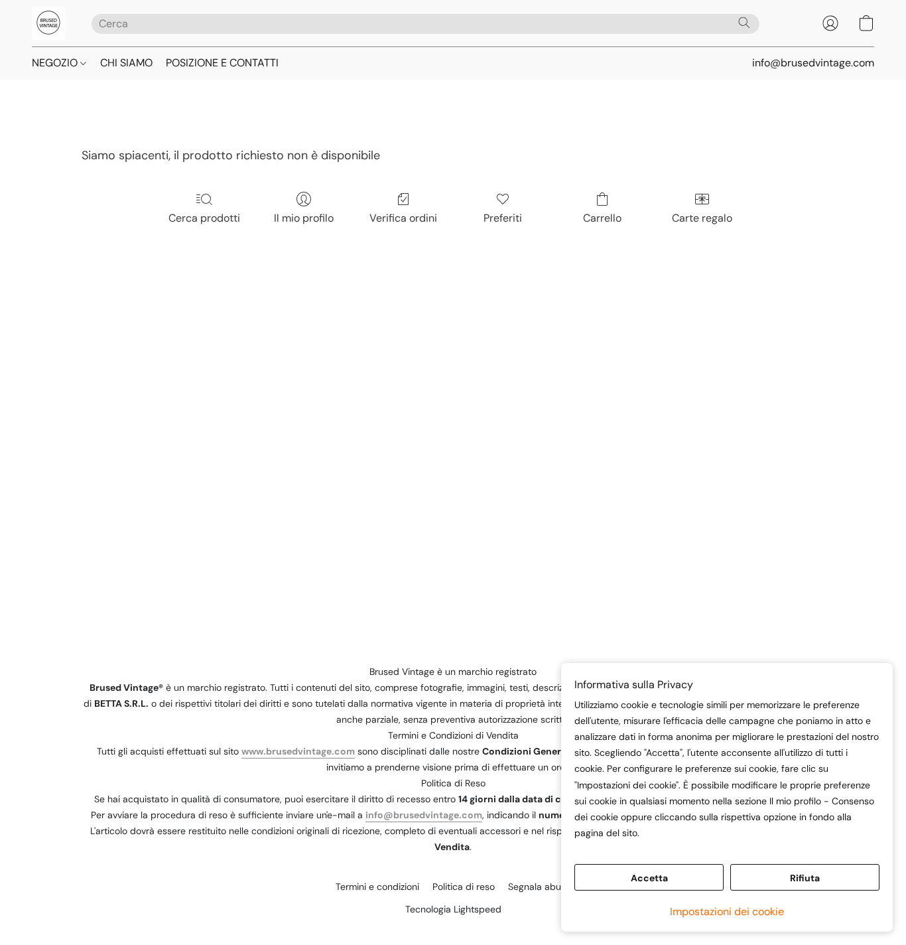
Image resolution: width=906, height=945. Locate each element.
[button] (48, 23)
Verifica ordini (403, 218)
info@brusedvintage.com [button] (813, 63)
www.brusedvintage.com (298, 751)
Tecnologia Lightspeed (453, 909)
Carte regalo (702, 218)
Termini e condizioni (377, 887)
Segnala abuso (539, 887)
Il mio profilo (304, 218)
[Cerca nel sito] (744, 22)
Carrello (602, 218)
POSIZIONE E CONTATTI (222, 63)
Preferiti (503, 218)
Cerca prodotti (204, 218)
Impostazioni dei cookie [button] (727, 911)
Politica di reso (463, 887)
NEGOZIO (56, 63)
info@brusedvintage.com (423, 815)
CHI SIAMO (126, 63)
